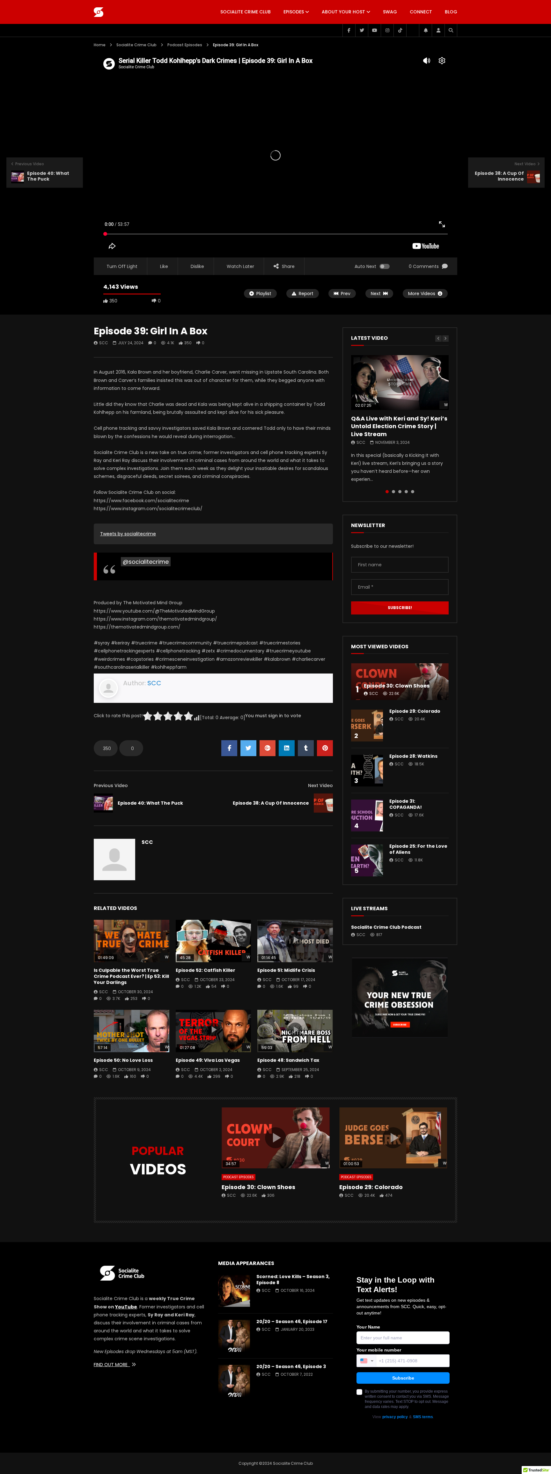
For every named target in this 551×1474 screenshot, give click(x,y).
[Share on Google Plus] (268, 748)
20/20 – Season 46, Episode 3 (291, 1366)
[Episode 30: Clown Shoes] (400, 681)
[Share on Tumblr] (306, 748)
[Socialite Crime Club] (98, 12)
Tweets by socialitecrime (128, 534)
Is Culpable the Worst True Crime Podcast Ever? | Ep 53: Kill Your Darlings (131, 976)
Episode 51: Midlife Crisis (286, 970)
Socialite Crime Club (245, 12)
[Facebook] (348, 30)
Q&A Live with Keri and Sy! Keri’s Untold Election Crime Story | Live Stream (399, 426)
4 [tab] (406, 491)
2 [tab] (393, 491)
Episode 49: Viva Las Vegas (208, 1060)
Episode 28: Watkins (413, 756)
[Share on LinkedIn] (287, 748)
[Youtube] (374, 30)
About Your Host (343, 12)
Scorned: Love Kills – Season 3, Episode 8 (293, 1279)
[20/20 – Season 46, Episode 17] (234, 1336)
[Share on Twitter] (248, 748)
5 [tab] (412, 491)
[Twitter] (361, 30)
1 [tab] (387, 491)
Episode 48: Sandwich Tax (288, 1060)
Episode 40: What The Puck (150, 803)
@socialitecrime (146, 562)
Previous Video (111, 785)
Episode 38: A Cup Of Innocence (271, 803)
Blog (451, 12)
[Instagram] (387, 30)
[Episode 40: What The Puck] (103, 803)
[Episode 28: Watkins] (367, 770)
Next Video (320, 785)
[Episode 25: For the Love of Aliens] (367, 860)
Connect (421, 12)
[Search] (450, 30)
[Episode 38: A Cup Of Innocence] (323, 803)
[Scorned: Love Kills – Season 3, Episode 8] (234, 1291)
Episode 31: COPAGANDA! (405, 804)
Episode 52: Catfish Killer (205, 970)
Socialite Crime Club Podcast (386, 927)
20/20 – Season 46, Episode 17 (291, 1321)
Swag (390, 12)
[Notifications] (425, 30)
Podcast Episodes (184, 45)
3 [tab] (399, 491)
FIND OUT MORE (112, 1364)
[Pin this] (325, 748)
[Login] (438, 30)
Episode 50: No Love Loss (123, 1060)
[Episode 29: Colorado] (367, 725)
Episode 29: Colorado (414, 711)
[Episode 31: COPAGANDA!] (367, 815)
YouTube (126, 1307)
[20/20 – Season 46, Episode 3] (234, 1381)
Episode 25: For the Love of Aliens (418, 849)
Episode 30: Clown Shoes (397, 685)
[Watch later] (412, 30)
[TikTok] (399, 30)
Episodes (293, 12)
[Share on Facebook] (229, 748)
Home (100, 45)
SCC (103, 343)
